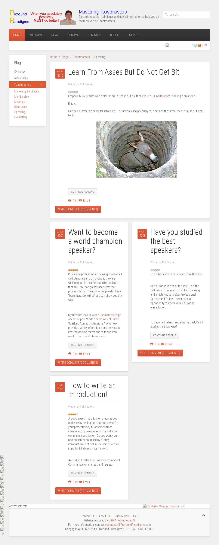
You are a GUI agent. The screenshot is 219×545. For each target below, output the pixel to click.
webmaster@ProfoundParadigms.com (128, 524)
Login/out (135, 35)
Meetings (19, 101)
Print (75, 200)
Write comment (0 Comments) (78, 209)
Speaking (19, 112)
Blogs (114, 35)
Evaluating (20, 117)
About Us (104, 516)
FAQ (135, 516)
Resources (20, 107)
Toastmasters (81, 57)
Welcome (36, 35)
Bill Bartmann (160, 96)
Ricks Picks (21, 78)
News (55, 35)
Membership (21, 96)
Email (86, 200)
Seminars (95, 35)
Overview (19, 71)
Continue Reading (82, 191)
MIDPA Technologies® (121, 520)
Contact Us (87, 516)
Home (17, 35)
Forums (73, 35)
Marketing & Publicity (26, 91)
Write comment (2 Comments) (78, 491)
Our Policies (121, 516)
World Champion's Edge (106, 315)
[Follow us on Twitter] (195, 45)
